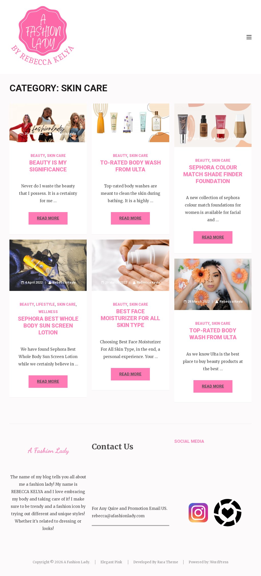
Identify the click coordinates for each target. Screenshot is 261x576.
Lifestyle (45, 304)
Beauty (38, 156)
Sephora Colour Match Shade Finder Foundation (212, 174)
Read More (48, 218)
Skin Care (56, 156)
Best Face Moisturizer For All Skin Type (130, 318)
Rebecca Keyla (64, 134)
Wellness (48, 312)
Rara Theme (167, 562)
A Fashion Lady (76, 562)
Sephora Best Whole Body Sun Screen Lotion (48, 326)
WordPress (219, 562)
